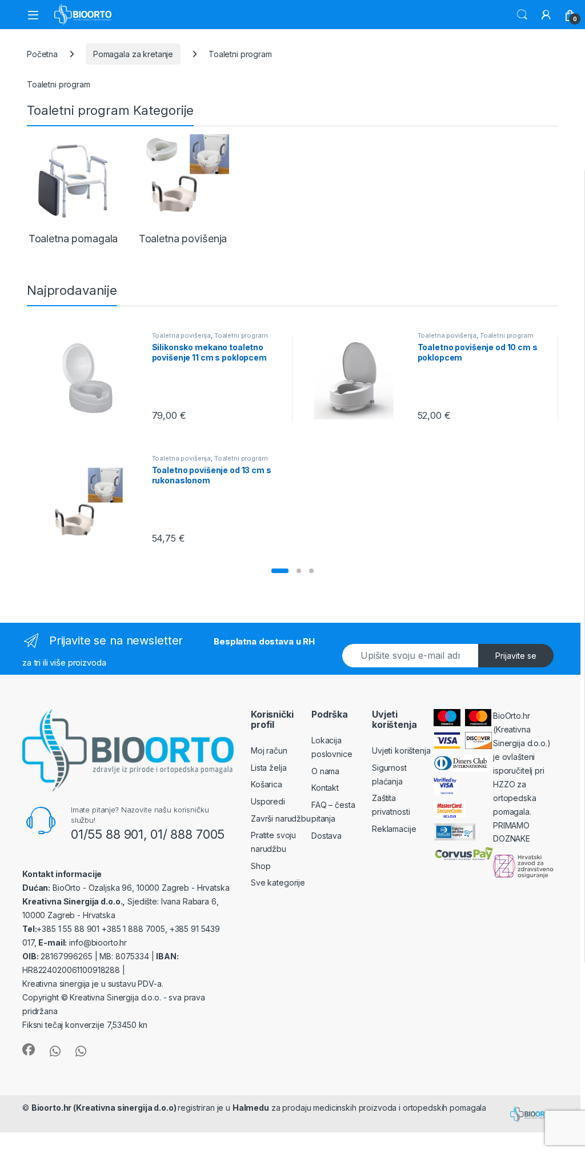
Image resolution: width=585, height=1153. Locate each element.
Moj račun (269, 750)
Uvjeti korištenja (401, 750)
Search (522, 15)
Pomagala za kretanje (133, 54)
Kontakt (325, 787)
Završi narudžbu (281, 818)
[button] (280, 571)
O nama (325, 771)
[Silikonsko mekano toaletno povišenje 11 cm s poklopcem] (92, 379)
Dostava (326, 835)
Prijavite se (515, 655)
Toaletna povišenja (181, 335)
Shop (260, 866)
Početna (42, 54)
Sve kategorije (278, 882)
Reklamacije (394, 829)
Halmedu (251, 1107)
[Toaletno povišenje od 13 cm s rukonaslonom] (92, 501)
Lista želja (268, 767)
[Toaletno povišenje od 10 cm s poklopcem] (357, 379)
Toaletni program (241, 335)
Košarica (266, 784)
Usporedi (268, 801)
